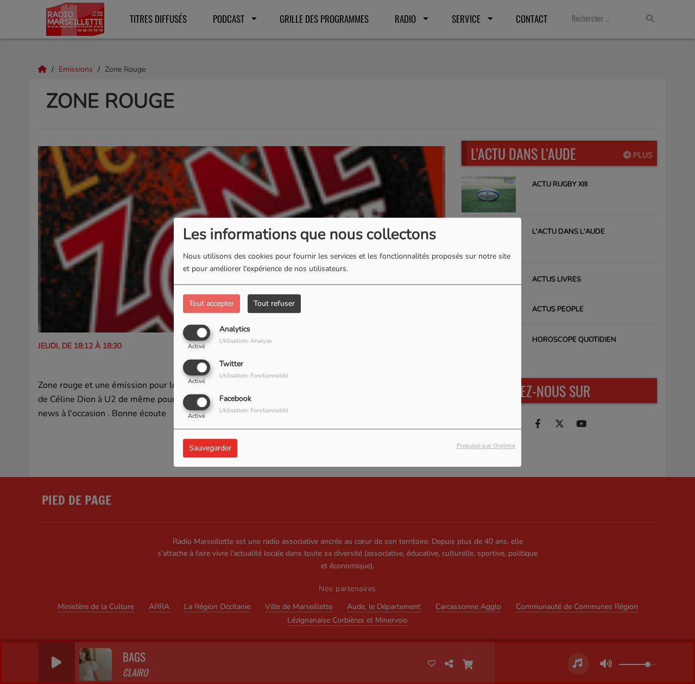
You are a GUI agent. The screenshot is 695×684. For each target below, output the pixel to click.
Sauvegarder (210, 448)
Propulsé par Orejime (486, 446)
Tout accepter (211, 303)
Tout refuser (274, 303)
